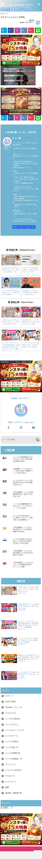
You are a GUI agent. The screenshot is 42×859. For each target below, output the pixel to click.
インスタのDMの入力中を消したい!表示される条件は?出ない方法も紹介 (22, 541)
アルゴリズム (10, 713)
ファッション (10, 764)
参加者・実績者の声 (13, 793)
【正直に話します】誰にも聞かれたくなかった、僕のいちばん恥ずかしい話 (28, 589)
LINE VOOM (10, 702)
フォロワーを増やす (13, 770)
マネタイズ (10, 776)
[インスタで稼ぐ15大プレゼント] (21, 50)
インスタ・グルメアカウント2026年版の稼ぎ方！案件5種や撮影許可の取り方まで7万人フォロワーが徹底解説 (28, 624)
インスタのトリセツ (21, 4)
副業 (7, 787)
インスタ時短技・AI (13, 759)
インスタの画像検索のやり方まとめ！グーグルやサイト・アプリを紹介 (23, 506)
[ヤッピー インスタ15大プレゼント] (21, 114)
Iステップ (9, 696)
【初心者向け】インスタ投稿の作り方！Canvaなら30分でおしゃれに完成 (28, 606)
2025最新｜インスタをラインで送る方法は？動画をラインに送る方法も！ (23, 471)
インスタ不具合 (11, 742)
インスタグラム (11, 724)
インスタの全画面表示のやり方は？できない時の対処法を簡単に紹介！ (23, 459)
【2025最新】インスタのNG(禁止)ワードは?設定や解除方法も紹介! (22, 529)
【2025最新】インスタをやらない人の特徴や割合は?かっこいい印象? (23, 565)
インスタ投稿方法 (12, 753)
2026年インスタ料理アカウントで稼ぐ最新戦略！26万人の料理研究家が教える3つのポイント (28, 657)
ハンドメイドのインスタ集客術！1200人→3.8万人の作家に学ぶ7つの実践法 (28, 640)
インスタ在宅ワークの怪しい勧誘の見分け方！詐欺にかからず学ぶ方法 (28, 674)
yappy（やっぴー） (27, 22)
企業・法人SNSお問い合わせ (16, 9)
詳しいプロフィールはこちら (24, 227)
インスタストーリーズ (14, 730)
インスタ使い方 (11, 747)
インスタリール (11, 736)
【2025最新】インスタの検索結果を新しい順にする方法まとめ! (23, 494)
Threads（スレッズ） (14, 707)
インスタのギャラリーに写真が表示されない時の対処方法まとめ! (23, 483)
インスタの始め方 (12, 719)
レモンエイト (10, 782)
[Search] (37, 440)
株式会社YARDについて (5, 9)
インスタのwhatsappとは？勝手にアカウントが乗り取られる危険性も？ (23, 518)
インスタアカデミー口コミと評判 (26, 9)
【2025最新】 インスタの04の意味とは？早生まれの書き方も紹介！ (23, 553)
